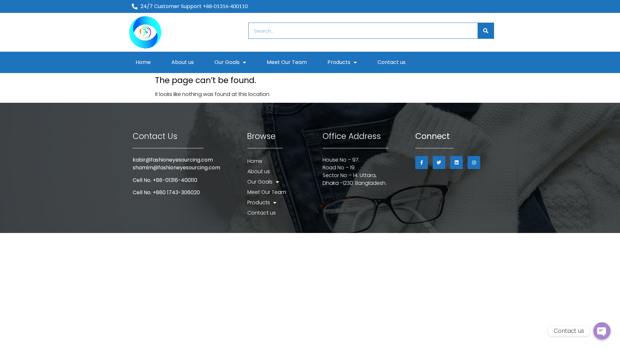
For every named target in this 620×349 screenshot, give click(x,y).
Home (143, 62)
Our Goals (227, 62)
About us (182, 62)
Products (338, 62)
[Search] (486, 30)
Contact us (391, 62)
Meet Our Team (287, 62)
